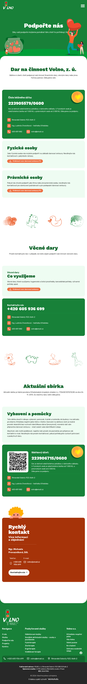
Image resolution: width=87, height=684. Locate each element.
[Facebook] (81, 652)
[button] (27, 126)
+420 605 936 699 (25, 308)
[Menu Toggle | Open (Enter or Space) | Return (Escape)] (83, 6)
